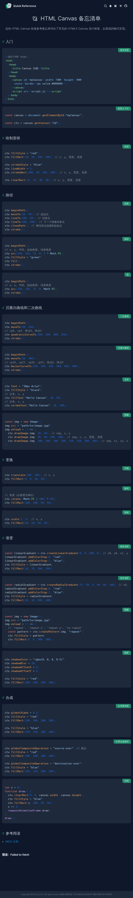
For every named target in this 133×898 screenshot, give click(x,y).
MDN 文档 (11, 841)
